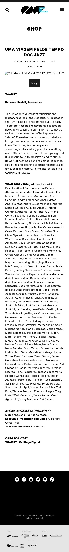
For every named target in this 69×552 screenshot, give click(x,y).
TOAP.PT (11, 94)
